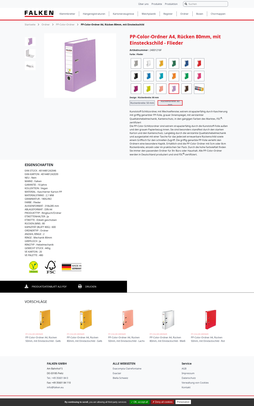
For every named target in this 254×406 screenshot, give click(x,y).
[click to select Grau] (136, 63)
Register (168, 13)
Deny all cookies (163, 402)
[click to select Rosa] (199, 76)
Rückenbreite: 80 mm (170, 103)
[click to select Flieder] (174, 88)
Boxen (199, 13)
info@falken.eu (55, 387)
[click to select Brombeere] (136, 88)
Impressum (188, 373)
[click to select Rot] (199, 63)
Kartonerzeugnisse (123, 13)
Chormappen (218, 13)
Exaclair (117, 373)
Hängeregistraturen (94, 13)
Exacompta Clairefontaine (127, 368)
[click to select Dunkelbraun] (186, 88)
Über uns (143, 4)
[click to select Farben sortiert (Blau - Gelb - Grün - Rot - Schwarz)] (199, 88)
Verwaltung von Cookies (195, 382)
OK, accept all (140, 402)
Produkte (157, 4)
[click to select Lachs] (161, 88)
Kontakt (186, 387)
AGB (184, 368)
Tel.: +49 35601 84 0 (57, 378)
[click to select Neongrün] (148, 88)
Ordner (184, 13)
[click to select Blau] (186, 63)
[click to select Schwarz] (136, 76)
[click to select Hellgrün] (186, 76)
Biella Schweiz (120, 378)
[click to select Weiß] (148, 63)
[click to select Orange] (174, 76)
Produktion (171, 4)
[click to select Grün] (174, 63)
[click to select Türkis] (161, 76)
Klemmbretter (67, 13)
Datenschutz (189, 378)
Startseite (30, 24)
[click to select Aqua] (148, 76)
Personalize (183, 402)
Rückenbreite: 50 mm (142, 103)
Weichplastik (149, 13)
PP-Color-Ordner (65, 24)
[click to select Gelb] (161, 63)
